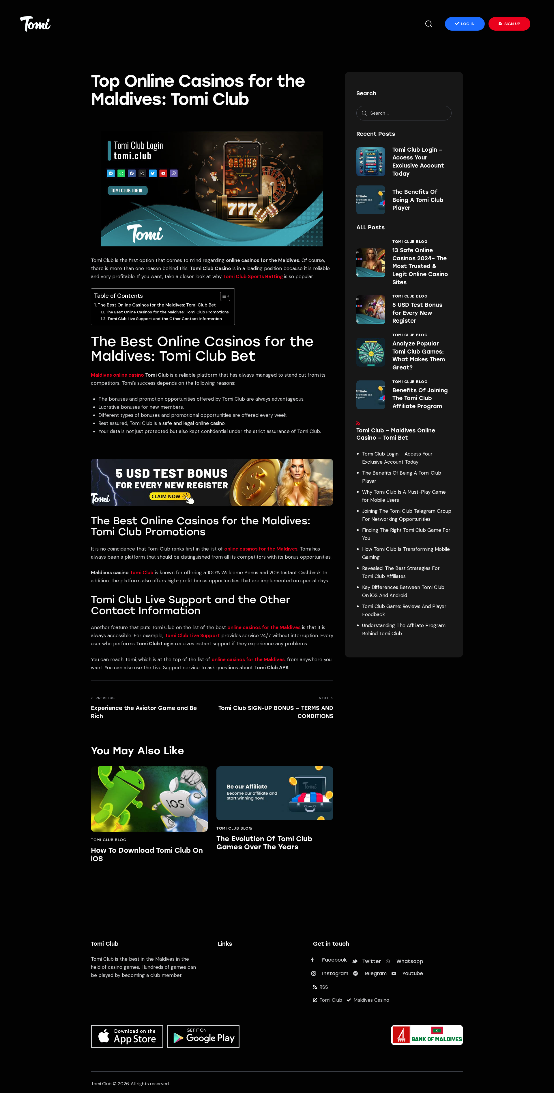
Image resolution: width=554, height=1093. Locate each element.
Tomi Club (142, 572)
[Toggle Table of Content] (222, 296)
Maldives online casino (117, 375)
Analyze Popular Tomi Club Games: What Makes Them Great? (418, 355)
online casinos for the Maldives (260, 549)
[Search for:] (404, 113)
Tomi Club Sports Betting (253, 276)
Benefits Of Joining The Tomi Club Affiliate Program (420, 398)
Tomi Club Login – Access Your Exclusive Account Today (418, 161)
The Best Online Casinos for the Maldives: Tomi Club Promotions (167, 312)
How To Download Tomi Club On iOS (147, 854)
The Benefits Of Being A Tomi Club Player (417, 200)
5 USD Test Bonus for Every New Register (417, 313)
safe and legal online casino (193, 423)
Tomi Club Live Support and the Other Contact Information (164, 318)
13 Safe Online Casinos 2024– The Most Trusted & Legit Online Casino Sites (420, 266)
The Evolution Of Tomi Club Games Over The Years (264, 843)
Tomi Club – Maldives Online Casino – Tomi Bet (395, 434)
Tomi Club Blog (108, 840)
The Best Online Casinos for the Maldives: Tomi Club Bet (157, 305)
